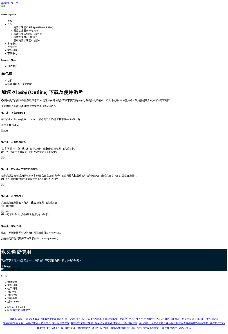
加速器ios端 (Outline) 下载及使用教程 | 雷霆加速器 (36, 319)
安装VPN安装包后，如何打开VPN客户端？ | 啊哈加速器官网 (36, 323)
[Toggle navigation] (2, 9)
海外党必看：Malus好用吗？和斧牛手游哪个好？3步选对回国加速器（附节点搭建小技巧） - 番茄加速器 (162, 319)
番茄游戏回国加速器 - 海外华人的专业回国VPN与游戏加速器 (104, 323)
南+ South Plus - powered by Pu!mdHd (84, 319)
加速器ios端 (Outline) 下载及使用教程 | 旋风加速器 (164, 328)
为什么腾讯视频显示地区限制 (119, 328)
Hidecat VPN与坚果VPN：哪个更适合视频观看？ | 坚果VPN (69, 328)
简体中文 (25, 310)
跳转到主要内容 (10, 2)
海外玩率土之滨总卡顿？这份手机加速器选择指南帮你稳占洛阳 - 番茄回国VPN (182, 323)
